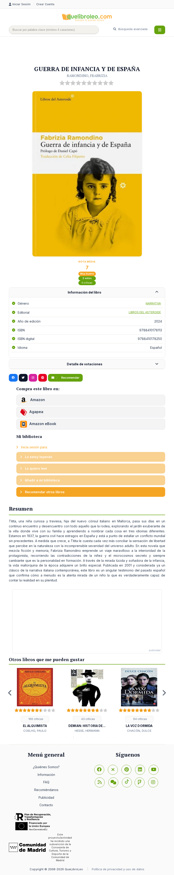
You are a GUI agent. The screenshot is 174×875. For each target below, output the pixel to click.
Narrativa (153, 303)
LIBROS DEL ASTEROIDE (145, 312)
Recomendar (69, 377)
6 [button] (94, 737)
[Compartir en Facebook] (13, 378)
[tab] (87, 292)
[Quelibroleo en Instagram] (33, 378)
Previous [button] (10, 693)
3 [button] (73, 737)
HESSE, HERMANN (87, 730)
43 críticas (87, 719)
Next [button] (164, 693)
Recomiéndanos (46, 790)
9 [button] (114, 737)
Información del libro (84, 292)
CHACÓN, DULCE (139, 730)
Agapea (36, 411)
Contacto (46, 805)
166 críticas (35, 719)
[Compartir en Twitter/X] (23, 378)
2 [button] (66, 737)
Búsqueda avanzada (132, 29)
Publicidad (46, 797)
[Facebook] (99, 770)
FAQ (46, 782)
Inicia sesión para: (34, 447)
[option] (35, 700)
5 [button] (87, 737)
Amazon (37, 399)
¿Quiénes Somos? (46, 767)
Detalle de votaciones (84, 364)
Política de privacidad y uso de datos (118, 869)
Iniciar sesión (21, 4)
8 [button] (107, 737)
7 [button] (100, 737)
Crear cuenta (45, 4)
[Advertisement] (91, 51)
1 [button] (60, 737)
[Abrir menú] (159, 30)
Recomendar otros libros (44, 492)
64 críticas (140, 719)
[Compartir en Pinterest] (42, 378)
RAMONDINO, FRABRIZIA (87, 75)
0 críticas (87, 282)
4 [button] (80, 737)
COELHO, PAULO (34, 730)
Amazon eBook (42, 423)
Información (46, 775)
